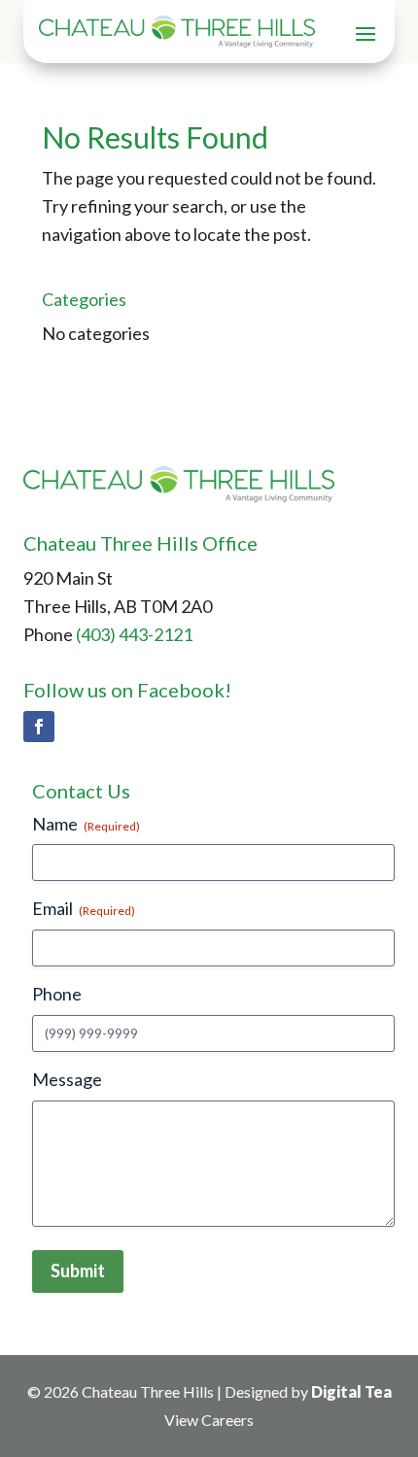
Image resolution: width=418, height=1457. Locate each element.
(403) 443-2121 (134, 634)
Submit (78, 1270)
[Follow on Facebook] (38, 726)
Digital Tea (351, 1391)
